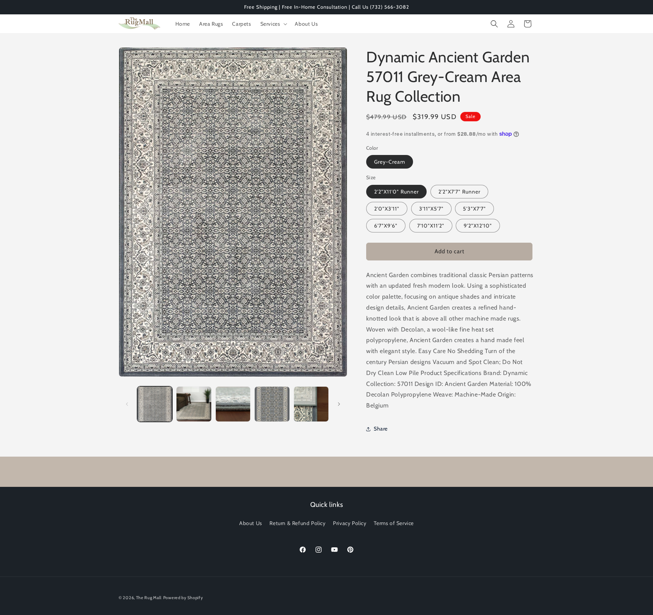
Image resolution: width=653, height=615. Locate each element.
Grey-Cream (389, 161)
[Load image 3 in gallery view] (233, 403)
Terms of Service (394, 523)
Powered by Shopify (183, 597)
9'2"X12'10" (478, 225)
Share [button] (381, 428)
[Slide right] (339, 404)
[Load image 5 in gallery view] (311, 403)
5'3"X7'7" (474, 208)
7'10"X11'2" (430, 225)
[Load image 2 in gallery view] (193, 403)
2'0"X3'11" (386, 208)
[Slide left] (127, 404)
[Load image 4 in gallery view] (271, 403)
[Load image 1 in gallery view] (154, 403)
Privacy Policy (349, 523)
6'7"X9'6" (386, 225)
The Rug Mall (149, 597)
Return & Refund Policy (297, 523)
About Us (250, 523)
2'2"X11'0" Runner (396, 191)
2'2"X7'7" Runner (459, 191)
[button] (273, 24)
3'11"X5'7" (431, 208)
